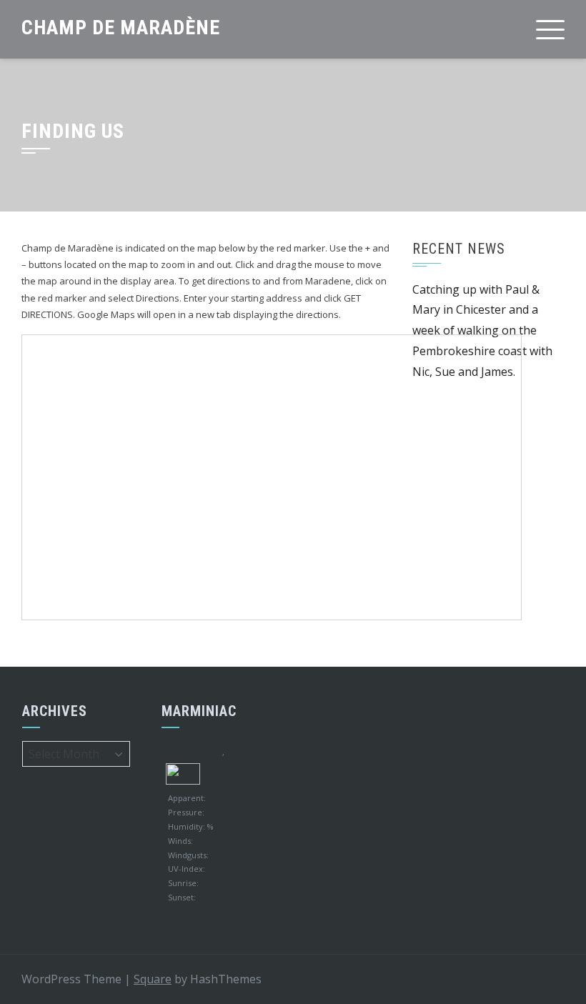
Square (153, 979)
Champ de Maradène (120, 27)
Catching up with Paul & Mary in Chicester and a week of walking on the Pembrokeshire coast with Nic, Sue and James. (482, 330)
